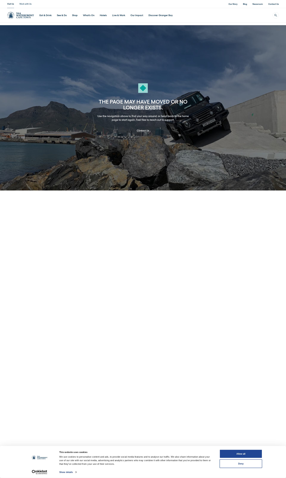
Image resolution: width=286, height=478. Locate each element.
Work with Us (25, 4)
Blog (245, 4)
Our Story (233, 4)
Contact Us (273, 4)
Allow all (240, 454)
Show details (66, 472)
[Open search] (276, 15)
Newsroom (257, 4)
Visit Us (10, 4)
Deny (241, 463)
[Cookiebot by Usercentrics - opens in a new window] (40, 472)
